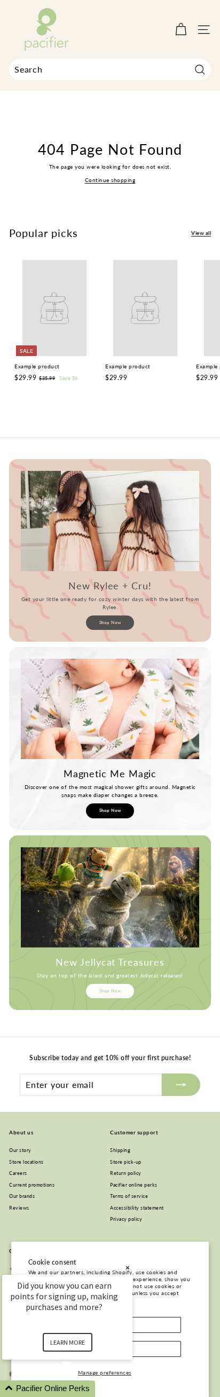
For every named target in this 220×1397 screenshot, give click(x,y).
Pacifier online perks (134, 1185)
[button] (80, 1388)
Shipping (120, 1150)
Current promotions (31, 1185)
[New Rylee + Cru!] (110, 521)
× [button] (127, 1267)
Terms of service (129, 1196)
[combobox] (110, 69)
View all (201, 233)
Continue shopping (110, 180)
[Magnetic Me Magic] (110, 709)
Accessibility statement (137, 1208)
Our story (20, 1150)
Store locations (26, 1162)
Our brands (22, 1196)
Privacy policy (126, 1219)
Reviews (19, 1208)
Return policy (126, 1173)
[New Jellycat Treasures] (110, 897)
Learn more (67, 1342)
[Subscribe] (181, 1085)
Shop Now (110, 622)
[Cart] (180, 29)
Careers (18, 1173)
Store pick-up (126, 1162)
